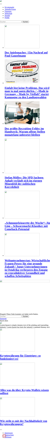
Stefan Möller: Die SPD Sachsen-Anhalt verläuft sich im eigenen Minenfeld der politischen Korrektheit (24, 182)
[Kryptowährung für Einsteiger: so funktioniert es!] (25, 340)
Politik (7, 18)
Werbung (8, 437)
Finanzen (8, 11)
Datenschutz (9, 435)
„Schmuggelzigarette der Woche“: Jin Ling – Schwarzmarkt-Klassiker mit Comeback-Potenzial (27, 226)
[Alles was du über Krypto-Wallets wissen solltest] (25, 374)
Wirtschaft (8, 13)
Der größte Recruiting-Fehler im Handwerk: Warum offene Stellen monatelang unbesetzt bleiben (25, 131)
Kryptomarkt (9, 7)
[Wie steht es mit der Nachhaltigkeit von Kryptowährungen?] (25, 407)
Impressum (9, 433)
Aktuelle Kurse (10, 9)
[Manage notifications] (4, 436)
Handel (7, 16)
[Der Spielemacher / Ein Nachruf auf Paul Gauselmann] (27, 37)
